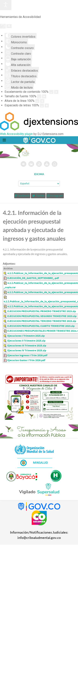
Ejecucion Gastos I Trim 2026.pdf (26, 360)
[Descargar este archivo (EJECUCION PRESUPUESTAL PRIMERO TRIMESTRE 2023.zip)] (5, 311)
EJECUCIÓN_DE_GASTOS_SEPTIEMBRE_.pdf (33, 278)
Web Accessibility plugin (16, 134)
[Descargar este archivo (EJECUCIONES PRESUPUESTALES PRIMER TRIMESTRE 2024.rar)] (5, 330)
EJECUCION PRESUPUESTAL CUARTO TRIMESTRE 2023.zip (41, 326)
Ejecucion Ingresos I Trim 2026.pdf (27, 355)
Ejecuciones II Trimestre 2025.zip (26, 340)
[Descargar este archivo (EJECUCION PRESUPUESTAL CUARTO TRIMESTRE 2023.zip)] (5, 326)
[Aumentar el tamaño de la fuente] (44, 96)
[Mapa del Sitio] (47, 164)
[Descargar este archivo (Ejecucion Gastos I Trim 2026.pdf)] (5, 360)
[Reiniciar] (3, 26)
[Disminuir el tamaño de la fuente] (39, 96)
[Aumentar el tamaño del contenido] (56, 92)
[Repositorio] (39, 164)
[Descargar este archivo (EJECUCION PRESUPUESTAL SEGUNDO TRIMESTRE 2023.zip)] (5, 316)
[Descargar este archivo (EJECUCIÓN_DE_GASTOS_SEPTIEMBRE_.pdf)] (5, 278)
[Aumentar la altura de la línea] (42, 101)
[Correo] (54, 164)
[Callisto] (39, 140)
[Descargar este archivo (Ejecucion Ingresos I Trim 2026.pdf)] (5, 355)
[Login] (23, 164)
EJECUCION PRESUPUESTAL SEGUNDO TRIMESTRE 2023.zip (41, 316)
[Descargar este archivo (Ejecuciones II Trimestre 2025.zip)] (5, 340)
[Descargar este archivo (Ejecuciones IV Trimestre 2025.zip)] (5, 350)
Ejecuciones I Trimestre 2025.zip (26, 335)
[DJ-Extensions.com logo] (39, 129)
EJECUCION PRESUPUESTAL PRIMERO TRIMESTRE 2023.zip (41, 311)
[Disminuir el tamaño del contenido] (51, 92)
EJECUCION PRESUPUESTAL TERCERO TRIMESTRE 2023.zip (41, 321)
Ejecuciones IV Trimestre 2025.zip (26, 350)
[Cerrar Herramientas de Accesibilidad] (9, 26)
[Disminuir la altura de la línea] (37, 101)
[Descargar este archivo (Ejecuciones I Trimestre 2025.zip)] (5, 335)
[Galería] (31, 164)
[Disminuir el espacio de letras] (42, 105)
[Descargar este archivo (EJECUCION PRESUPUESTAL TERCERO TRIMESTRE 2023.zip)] (5, 321)
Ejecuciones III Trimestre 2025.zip (26, 345)
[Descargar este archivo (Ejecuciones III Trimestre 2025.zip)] (5, 345)
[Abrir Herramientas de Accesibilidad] (5, 5)
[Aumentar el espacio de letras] (47, 105)
